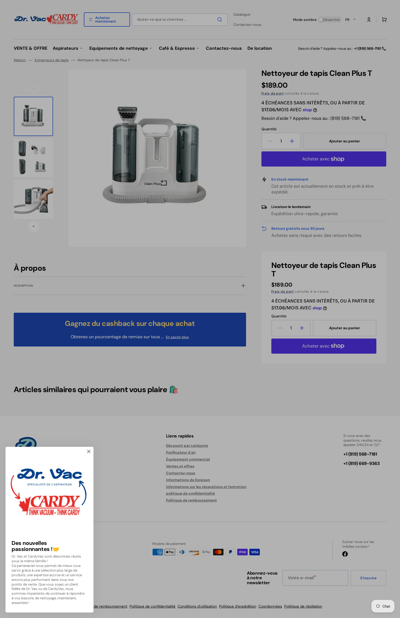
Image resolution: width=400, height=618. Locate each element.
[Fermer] (89, 451)
